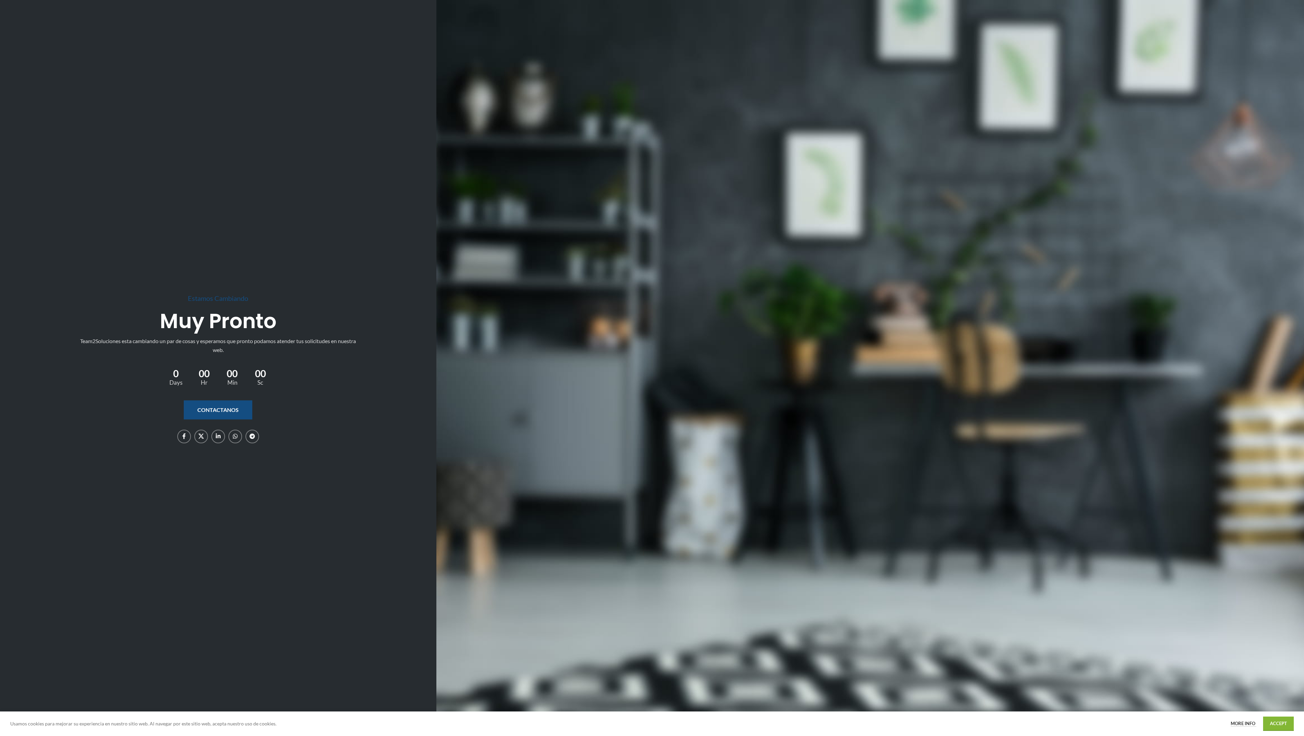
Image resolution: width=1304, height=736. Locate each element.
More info (1243, 723)
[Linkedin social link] (218, 436)
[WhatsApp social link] (235, 436)
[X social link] (201, 436)
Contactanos (218, 410)
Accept (1278, 723)
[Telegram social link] (252, 436)
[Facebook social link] (184, 436)
